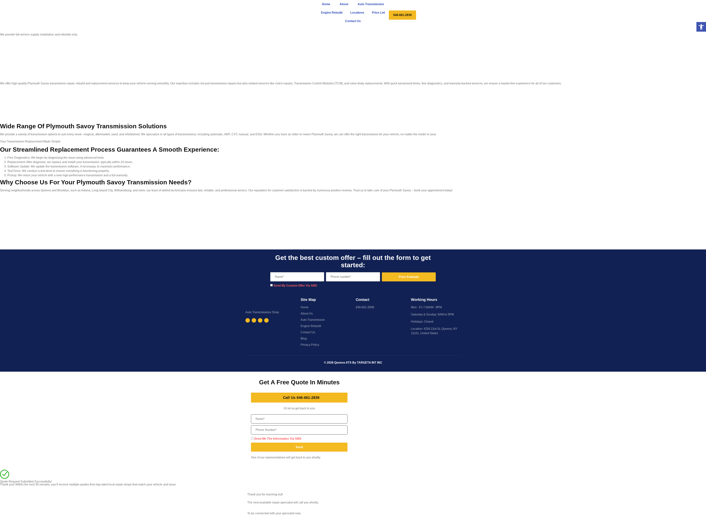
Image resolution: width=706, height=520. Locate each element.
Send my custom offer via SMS (295, 285)
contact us (353, 21)
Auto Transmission (371, 4)
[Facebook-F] (247, 320)
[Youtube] (260, 320)
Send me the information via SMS (277, 438)
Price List (378, 12)
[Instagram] (254, 320)
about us (307, 313)
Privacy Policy (310, 344)
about (344, 4)
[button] (701, 27)
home (326, 4)
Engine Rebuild (332, 12)
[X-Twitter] (266, 320)
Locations (357, 12)
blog (304, 338)
